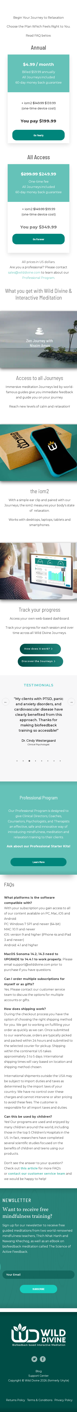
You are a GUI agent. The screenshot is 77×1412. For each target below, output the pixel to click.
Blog (39, 1371)
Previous (5, 701)
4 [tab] (35, 761)
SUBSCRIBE (38, 1288)
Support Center (38, 1375)
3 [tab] (29, 761)
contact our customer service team (36, 1173)
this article (29, 1168)
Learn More (38, 862)
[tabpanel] (38, 727)
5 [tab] (41, 761)
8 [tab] (60, 761)
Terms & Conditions (40, 1400)
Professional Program (38, 278)
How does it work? (37, 648)
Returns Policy (16, 1400)
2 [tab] (23, 761)
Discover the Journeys (37, 661)
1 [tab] (17, 761)
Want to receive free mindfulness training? (27, 1213)
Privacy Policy (63, 1400)
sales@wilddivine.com (24, 272)
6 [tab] (48, 761)
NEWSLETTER (16, 1200)
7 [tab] (54, 761)
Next (71, 701)
